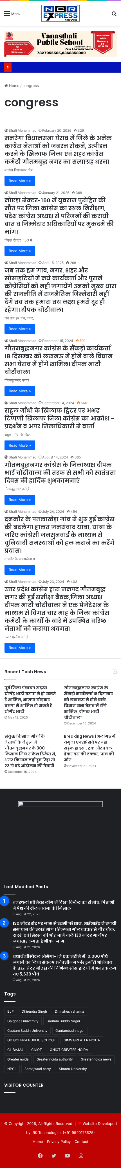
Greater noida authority (55, 1059)
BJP (10, 1011)
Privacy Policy (59, 1141)
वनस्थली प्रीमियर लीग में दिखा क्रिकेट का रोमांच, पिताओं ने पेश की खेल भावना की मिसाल (63, 905)
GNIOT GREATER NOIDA (69, 1050)
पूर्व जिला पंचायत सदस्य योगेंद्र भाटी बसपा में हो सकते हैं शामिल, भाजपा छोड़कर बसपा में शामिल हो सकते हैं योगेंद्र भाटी (30, 699)
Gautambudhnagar (70, 1030)
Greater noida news (96, 1059)
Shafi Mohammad (22, 130)
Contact (81, 1141)
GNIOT (36, 1050)
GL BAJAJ (15, 1050)
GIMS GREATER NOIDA (82, 1040)
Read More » (20, 180)
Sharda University (73, 1069)
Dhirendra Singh (34, 1011)
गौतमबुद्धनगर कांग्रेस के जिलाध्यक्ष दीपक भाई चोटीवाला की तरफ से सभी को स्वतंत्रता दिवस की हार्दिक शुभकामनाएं (60, 473)
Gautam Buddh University (27, 1030)
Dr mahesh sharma (69, 1011)
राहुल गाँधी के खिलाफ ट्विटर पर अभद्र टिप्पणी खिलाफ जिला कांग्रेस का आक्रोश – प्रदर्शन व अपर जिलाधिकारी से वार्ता (60, 418)
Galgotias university (23, 1021)
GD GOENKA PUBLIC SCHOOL (31, 1040)
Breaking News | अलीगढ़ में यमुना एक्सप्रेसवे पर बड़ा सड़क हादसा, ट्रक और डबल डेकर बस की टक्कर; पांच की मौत (89, 748)
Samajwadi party (37, 1069)
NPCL (12, 1069)
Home (13, 85)
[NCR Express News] (60, 13)
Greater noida (18, 1059)
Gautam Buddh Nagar (63, 1021)
